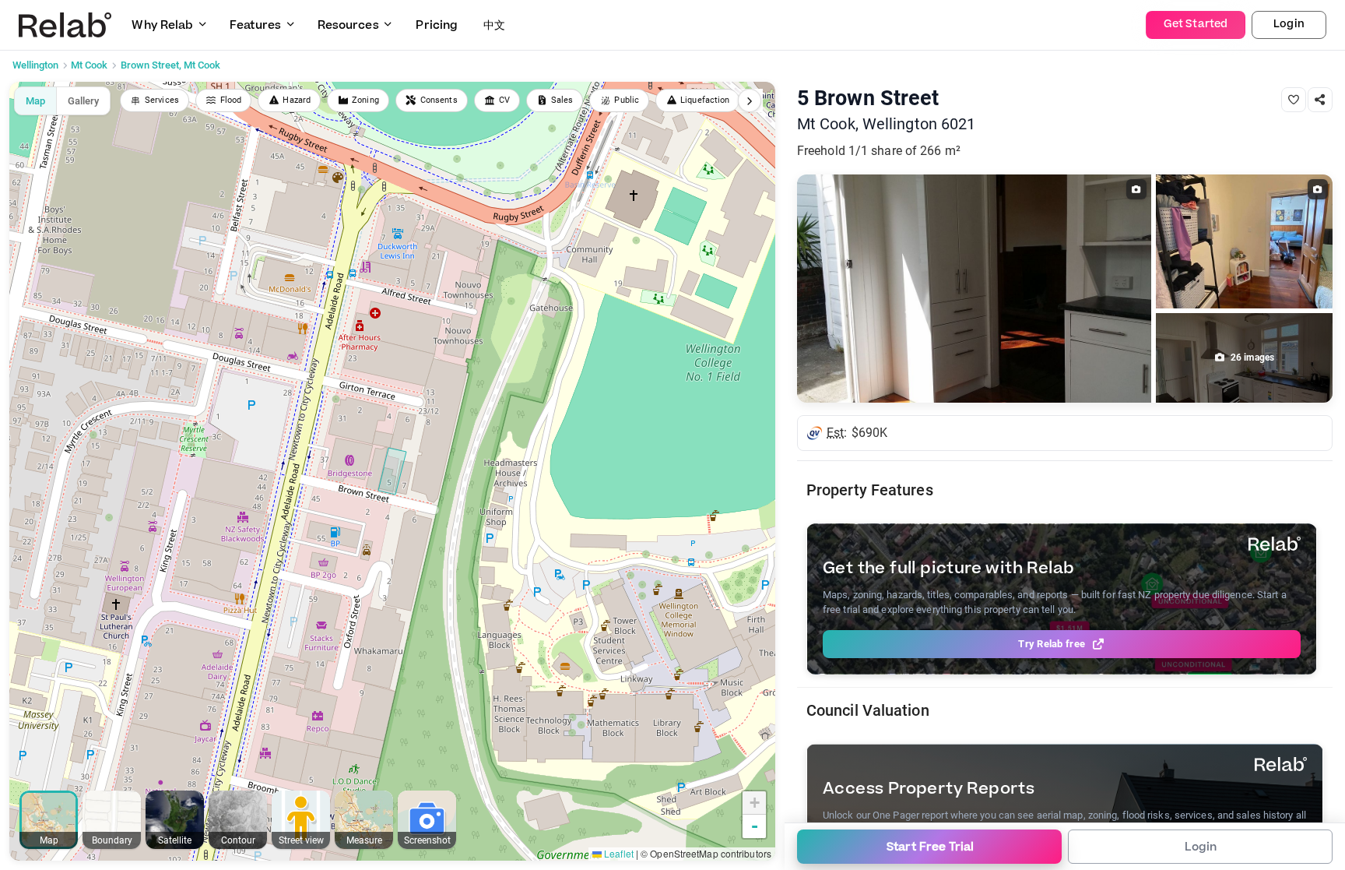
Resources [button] (348, 25)
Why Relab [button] (162, 25)
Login (1289, 24)
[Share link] (1320, 99)
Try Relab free (1051, 644)
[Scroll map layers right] (749, 100)
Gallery (83, 101)
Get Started (1195, 24)
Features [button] (255, 25)
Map (35, 101)
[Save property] (1293, 99)
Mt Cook (89, 65)
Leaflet (618, 853)
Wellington (35, 65)
